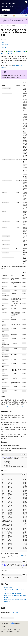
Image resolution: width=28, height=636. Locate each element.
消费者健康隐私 (9, 632)
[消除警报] (26, 2)
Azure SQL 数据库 (20, 51)
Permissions (5, 44)
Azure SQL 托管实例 (6, 53)
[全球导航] (1, 15)
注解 (3, 42)
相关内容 (4, 48)
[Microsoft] (14, 15)
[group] (14, 174)
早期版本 (10, 630)
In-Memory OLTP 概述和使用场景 (12, 594)
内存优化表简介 (8, 588)
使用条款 (18, 632)
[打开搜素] (22, 15)
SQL (7, 25)
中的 (22, 556)
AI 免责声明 (3, 630)
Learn (2, 25)
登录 (26, 15)
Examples (4, 46)
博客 (15, 630)
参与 (20, 630)
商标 (22, 632)
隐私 (2, 632)
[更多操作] (25, 25)
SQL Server (12, 25)
